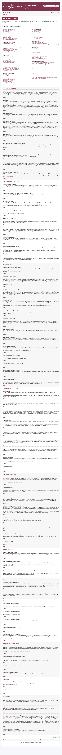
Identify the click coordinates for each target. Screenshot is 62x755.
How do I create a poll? (7, 60)
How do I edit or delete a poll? (8, 62)
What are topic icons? (7, 83)
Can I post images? (6, 78)
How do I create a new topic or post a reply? (11, 56)
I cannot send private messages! (38, 42)
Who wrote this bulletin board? (37, 74)
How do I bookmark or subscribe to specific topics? (41, 63)
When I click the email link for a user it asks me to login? (13, 52)
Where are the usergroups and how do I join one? (41, 33)
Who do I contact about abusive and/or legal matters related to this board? (45, 77)
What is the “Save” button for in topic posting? (11, 68)
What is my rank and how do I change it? (10, 51)
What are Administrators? (36, 30)
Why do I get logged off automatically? (10, 38)
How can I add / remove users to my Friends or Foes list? (42, 49)
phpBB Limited (37, 700)
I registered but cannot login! (8, 33)
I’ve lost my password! (7, 37)
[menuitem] (10, 12)
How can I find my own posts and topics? (39, 58)
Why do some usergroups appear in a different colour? (41, 36)
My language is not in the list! (8, 48)
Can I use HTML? (6, 75)
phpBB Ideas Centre (7, 709)
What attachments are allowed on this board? (40, 69)
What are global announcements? (9, 79)
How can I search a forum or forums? (38, 53)
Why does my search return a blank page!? (39, 56)
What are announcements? (8, 80)
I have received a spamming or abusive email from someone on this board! (45, 44)
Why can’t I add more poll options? (9, 61)
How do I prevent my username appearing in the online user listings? (15, 44)
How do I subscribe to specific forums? (39, 64)
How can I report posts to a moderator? (10, 67)
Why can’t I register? (6, 32)
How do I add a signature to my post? (10, 59)
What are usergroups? (36, 32)
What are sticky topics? (7, 81)
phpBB (19, 222)
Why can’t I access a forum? (8, 63)
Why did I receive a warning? (8, 66)
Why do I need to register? (8, 30)
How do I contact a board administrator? (39, 78)
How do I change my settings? (8, 43)
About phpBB (34, 701)
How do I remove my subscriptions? (38, 65)
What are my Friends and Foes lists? (38, 48)
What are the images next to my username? (11, 49)
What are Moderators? (36, 31)
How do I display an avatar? (8, 50)
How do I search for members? (37, 57)
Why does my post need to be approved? (10, 69)
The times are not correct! (7, 45)
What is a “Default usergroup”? (37, 37)
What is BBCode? (6, 74)
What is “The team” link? (36, 38)
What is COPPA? (6, 31)
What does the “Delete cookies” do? (9, 39)
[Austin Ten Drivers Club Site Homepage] (13, 6)
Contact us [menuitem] (43, 739)
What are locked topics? (7, 82)
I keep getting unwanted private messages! (39, 43)
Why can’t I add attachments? (8, 64)
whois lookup (32, 717)
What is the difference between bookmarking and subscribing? (43, 62)
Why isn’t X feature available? (37, 76)
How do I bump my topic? (7, 70)
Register (4, 22)
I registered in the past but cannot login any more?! (12, 36)
